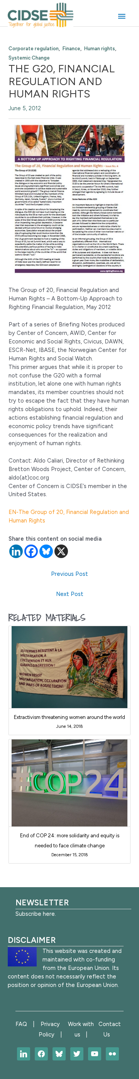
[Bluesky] (46, 551)
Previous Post (69, 573)
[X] (61, 551)
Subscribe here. (35, 913)
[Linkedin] (16, 551)
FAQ (21, 1024)
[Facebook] (31, 551)
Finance (71, 48)
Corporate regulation (33, 48)
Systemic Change (29, 58)
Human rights (99, 48)
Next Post (69, 594)
